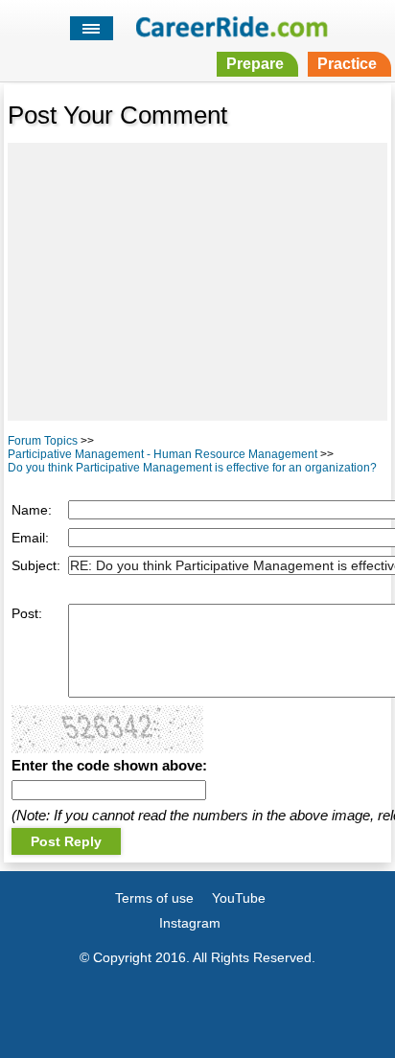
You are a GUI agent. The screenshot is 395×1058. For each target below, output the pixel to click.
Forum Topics (43, 441)
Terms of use (154, 898)
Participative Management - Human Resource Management (162, 454)
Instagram (190, 923)
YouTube (239, 898)
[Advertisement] (197, 282)
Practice (347, 64)
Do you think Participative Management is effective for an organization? (192, 467)
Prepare (255, 64)
